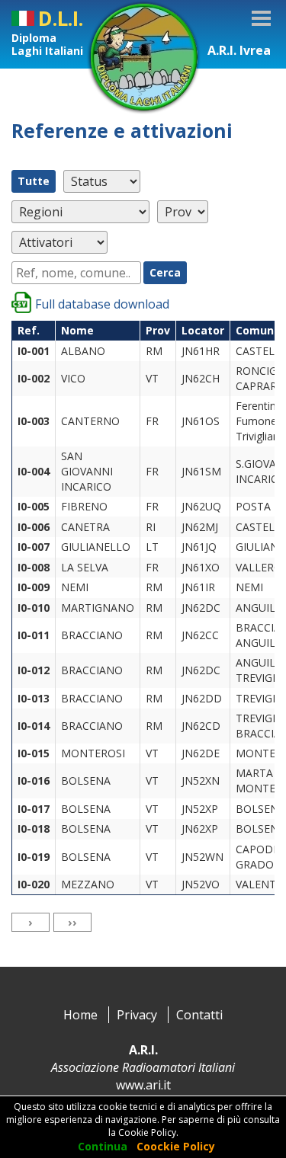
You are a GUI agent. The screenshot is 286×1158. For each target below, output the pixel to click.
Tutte (34, 181)
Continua (102, 1146)
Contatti (199, 1014)
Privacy (137, 1014)
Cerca (165, 272)
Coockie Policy (176, 1146)
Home (80, 1014)
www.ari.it (143, 1084)
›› (72, 921)
